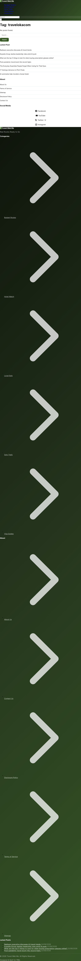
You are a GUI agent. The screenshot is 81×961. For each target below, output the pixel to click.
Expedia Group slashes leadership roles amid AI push (18, 54)
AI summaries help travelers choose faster (14, 74)
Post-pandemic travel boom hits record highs (15, 62)
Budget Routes (10, 5)
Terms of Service (6, 88)
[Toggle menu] (1, 19)
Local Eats (8, 13)
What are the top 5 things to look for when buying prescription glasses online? (27, 58)
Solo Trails (8, 9)
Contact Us (4, 100)
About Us (3, 84)
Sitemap (3, 92)
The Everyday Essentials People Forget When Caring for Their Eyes (23, 66)
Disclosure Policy (6, 96)
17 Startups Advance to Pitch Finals (12, 70)
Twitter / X (42, 120)
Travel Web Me (7, 1)
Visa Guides (9, 11)
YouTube (41, 115)
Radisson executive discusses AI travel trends (16, 50)
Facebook (42, 111)
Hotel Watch (9, 7)
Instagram (42, 125)
